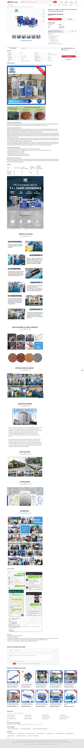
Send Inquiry (55, 19)
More (8, 737)
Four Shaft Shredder (63, 715)
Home (8, 6)
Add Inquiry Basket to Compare (26, 40)
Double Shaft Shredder (45, 715)
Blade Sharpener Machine (28, 718)
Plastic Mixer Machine (45, 718)
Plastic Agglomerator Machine (11, 718)
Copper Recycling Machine (59, 733)
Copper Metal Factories (21, 733)
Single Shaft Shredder (27, 715)
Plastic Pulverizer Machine (11, 715)
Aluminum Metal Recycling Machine (13, 728)
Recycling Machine (23, 6)
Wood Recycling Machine (10, 716)
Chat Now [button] (70, 19)
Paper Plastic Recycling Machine (64, 716)
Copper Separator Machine (69, 733)
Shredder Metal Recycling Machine (25, 728)
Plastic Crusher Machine (28, 716)
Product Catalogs (20, 713)
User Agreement (47, 744)
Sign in (76, 2)
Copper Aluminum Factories (31, 733)
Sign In (49, 43)
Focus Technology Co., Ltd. (35, 744)
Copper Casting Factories (41, 733)
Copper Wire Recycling (11, 735)
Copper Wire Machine (50, 733)
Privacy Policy (56, 744)
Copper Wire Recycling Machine (21, 735)
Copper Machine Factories (12, 733)
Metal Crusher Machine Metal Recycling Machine (40, 728)
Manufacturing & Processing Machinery (15, 6)
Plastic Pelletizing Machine (46, 716)
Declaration (52, 744)
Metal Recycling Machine (30, 6)
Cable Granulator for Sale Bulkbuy (33, 735)
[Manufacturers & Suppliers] (12, 2)
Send (14, 663)
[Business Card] (75, 52)
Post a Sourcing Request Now (34, 663)
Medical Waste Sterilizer (63, 718)
